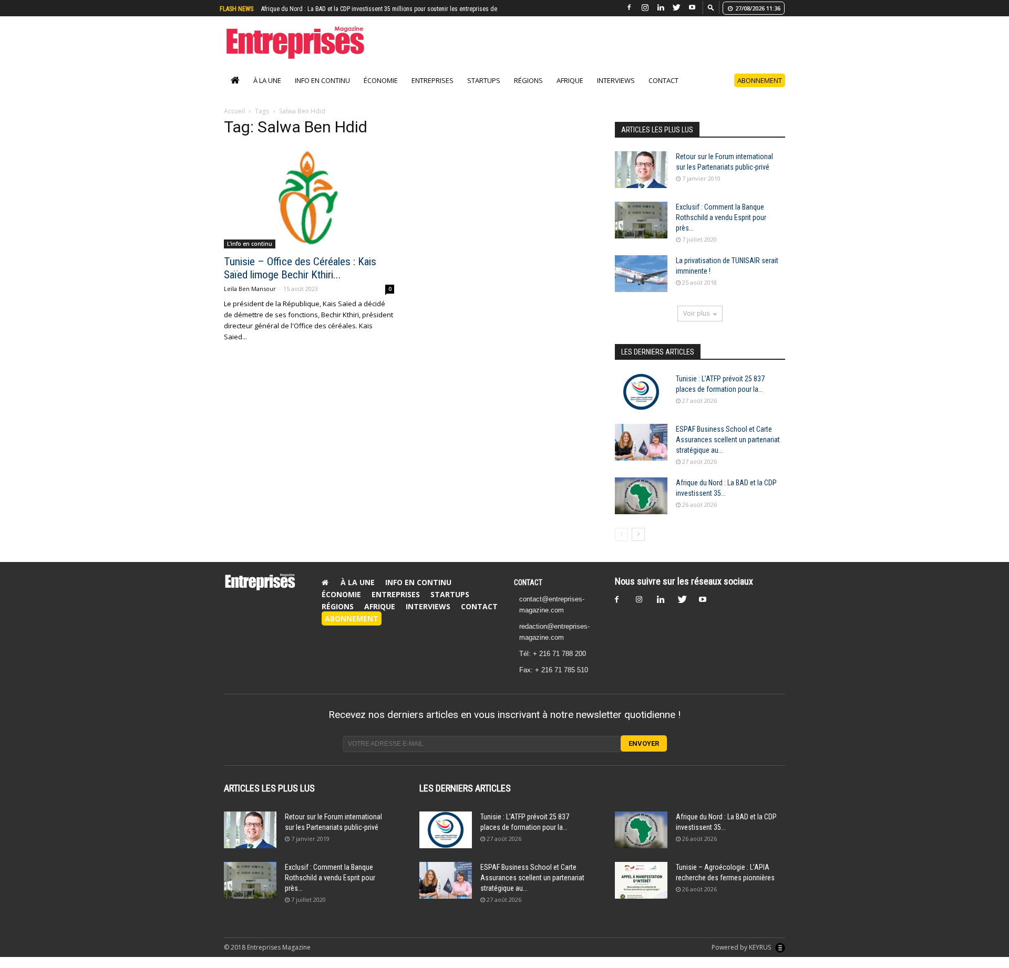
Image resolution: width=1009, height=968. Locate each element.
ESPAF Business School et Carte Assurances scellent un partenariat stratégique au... (728, 439)
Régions (528, 80)
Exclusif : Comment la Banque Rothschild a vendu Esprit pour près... (721, 217)
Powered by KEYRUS (742, 947)
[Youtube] (692, 7)
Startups (483, 80)
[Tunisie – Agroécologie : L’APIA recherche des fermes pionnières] (641, 880)
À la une (267, 80)
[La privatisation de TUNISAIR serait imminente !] (641, 273)
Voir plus (696, 313)
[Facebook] (629, 7)
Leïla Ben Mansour (250, 289)
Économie (381, 80)
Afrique (570, 80)
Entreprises (432, 80)
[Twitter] (676, 7)
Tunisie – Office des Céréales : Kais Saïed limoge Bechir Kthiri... (300, 268)
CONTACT (528, 582)
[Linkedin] (660, 7)
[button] (711, 7)
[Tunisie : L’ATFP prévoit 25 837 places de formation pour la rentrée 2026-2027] (641, 391)
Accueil (234, 111)
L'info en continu (249, 243)
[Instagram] (645, 7)
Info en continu (322, 80)
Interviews (616, 80)
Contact (663, 80)
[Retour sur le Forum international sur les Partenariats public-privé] (641, 169)
